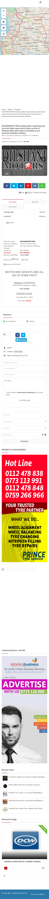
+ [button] (3, 10)
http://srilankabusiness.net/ (17, 355)
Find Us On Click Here (16, 260)
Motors (10, 109)
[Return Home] (3, 27)
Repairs (17, 109)
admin (9, 348)
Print (22, 193)
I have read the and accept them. (24, 393)
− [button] (3, 15)
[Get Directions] (3, 33)
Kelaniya (42, 216)
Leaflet (27, 54)
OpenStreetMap (36, 54)
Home (4, 109)
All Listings (22, 340)
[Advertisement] (24, 80)
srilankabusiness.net (19, 893)
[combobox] (24, 421)
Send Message (24, 400)
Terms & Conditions (38, 894)
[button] (4, 876)
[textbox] (24, 421)
